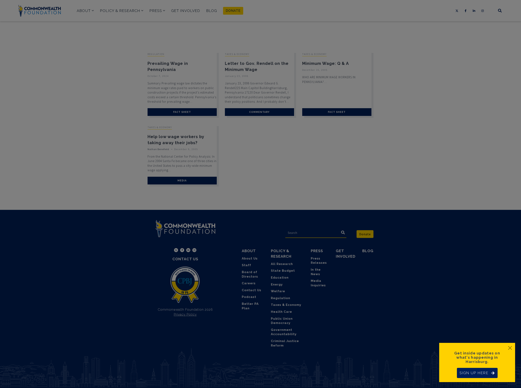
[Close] (510, 347)
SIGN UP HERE (474, 373)
